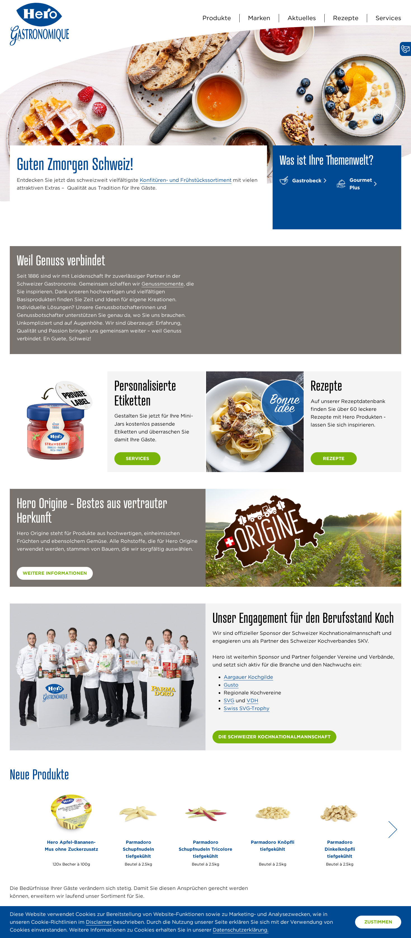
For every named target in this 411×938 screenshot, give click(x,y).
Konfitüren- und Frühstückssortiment (186, 180)
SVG (229, 700)
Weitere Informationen (55, 573)
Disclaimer (99, 922)
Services (388, 18)
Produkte (216, 18)
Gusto (231, 685)
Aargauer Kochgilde (248, 677)
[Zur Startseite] (39, 44)
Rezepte (345, 18)
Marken (259, 18)
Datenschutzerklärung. (240, 930)
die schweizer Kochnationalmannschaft (274, 736)
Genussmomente (162, 284)
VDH (252, 700)
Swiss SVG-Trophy (247, 708)
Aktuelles (301, 18)
